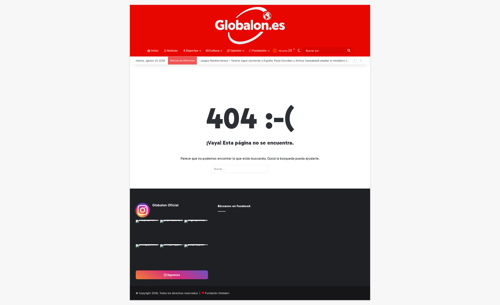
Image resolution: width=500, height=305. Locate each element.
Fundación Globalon (217, 293)
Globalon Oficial (165, 205)
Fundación (259, 50)
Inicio (154, 50)
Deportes (191, 50)
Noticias (172, 50)
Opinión (235, 50)
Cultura (214, 50)
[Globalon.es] (250, 26)
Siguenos (173, 274)
